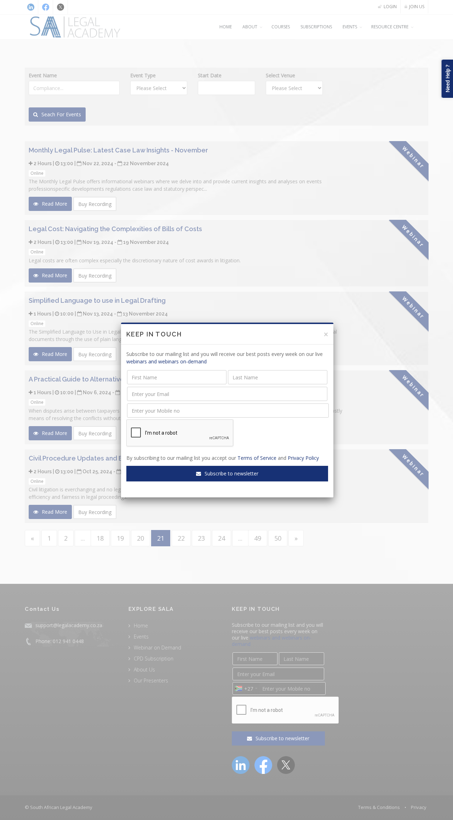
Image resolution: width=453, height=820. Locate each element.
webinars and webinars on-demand (166, 361)
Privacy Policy (303, 457)
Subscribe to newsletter (230, 473)
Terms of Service (256, 457)
